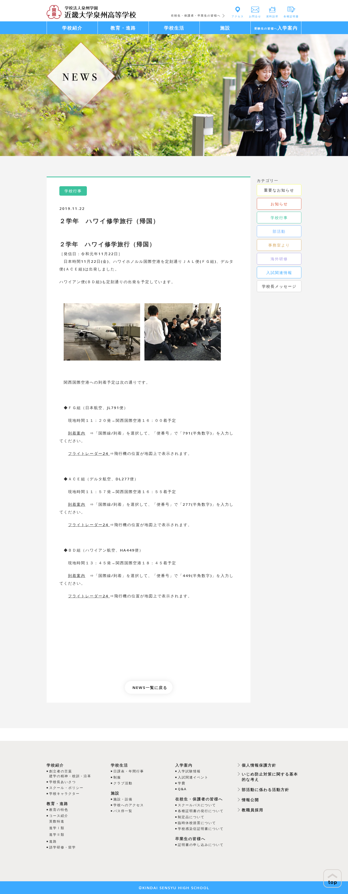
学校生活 (119, 765)
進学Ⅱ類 (56, 834)
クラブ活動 (122, 783)
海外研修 (279, 258)
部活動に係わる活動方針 (265, 789)
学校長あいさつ (62, 782)
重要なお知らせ (279, 190)
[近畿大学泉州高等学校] (91, 11)
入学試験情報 (189, 771)
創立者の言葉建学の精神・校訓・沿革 (70, 773)
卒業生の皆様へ (190, 838)
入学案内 (184, 765)
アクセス (238, 16)
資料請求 (272, 16)
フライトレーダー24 (89, 453)
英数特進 (56, 821)
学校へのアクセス (128, 805)
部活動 (279, 231)
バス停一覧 (122, 811)
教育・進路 (57, 803)
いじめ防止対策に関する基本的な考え (270, 776)
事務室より (279, 245)
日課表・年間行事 (128, 771)
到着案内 (76, 433)
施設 (115, 793)
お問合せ (255, 16)
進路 (53, 841)
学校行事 (279, 217)
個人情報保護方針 (259, 765)
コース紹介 (58, 815)
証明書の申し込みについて (201, 844)
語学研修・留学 (62, 847)
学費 (181, 783)
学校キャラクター (64, 793)
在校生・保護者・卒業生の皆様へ (196, 15)
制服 (117, 777)
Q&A (182, 789)
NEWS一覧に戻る (149, 687)
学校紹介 (55, 765)
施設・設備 (122, 799)
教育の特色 (58, 809)
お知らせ (279, 203)
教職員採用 (252, 809)
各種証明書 (291, 16)
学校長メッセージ (279, 286)
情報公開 (250, 799)
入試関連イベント (193, 777)
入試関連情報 (279, 272)
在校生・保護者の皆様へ (199, 798)
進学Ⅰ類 (56, 828)
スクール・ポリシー (66, 787)
